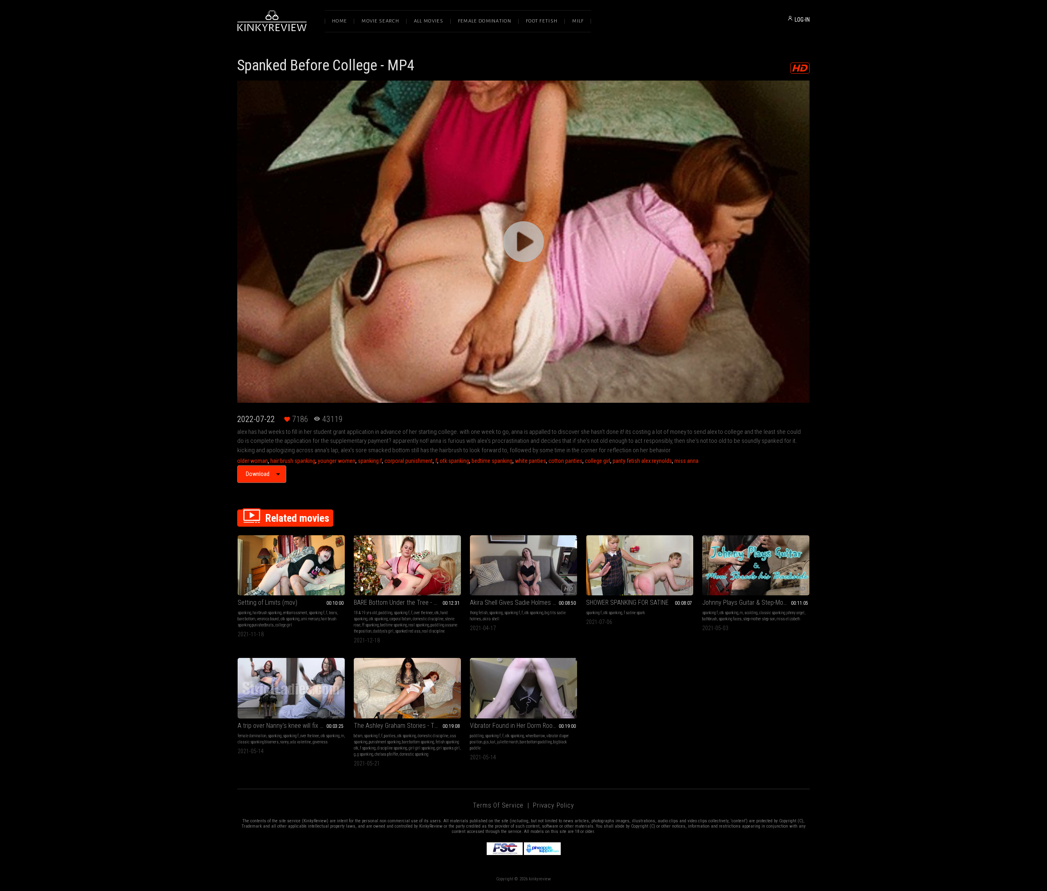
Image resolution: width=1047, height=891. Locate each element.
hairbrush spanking (267, 612)
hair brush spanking (292, 461)
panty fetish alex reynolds (642, 461)
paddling (385, 612)
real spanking (419, 625)
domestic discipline (428, 619)
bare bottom (246, 619)
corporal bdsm (400, 619)
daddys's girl (383, 631)
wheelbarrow (535, 736)
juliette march (507, 742)
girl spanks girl (448, 748)
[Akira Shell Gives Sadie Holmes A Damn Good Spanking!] (523, 565)
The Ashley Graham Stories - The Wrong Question (407, 725)
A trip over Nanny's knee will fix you (283, 725)
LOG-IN (802, 19)
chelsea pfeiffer (386, 754)
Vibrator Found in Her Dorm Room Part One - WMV (523, 725)
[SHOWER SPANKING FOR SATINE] (639, 565)
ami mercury (310, 619)
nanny (284, 742)
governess (320, 742)
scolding (750, 612)
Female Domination (484, 21)
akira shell (491, 619)
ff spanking (370, 625)
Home (339, 21)
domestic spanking (414, 754)
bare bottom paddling (536, 742)
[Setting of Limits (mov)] (291, 565)
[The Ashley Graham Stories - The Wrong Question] (407, 688)
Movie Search (380, 21)
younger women (336, 461)
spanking (244, 612)
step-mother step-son (759, 619)
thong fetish (479, 612)
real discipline (433, 631)
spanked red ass (407, 631)
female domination (252, 736)
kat (492, 742)
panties (389, 736)
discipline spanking (392, 748)
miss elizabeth (788, 619)
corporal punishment (408, 461)
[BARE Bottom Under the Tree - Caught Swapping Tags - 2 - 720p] (407, 565)
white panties (530, 461)
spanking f (370, 461)
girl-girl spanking (422, 748)
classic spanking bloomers (258, 742)
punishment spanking (384, 742)
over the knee (423, 612)
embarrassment (295, 612)
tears (333, 612)
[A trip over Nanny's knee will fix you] (291, 688)
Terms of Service (498, 805)
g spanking (365, 754)
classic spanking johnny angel (781, 612)
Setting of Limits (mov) (267, 602)
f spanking (367, 748)
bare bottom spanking (418, 742)
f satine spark (634, 612)
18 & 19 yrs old (365, 612)
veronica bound (268, 619)
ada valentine (300, 742)
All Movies (428, 21)
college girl (597, 461)
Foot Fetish (541, 21)
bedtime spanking (492, 461)
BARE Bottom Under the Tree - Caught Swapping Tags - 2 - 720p (407, 602)
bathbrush (709, 619)
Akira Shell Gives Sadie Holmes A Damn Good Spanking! (523, 602)
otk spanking (454, 461)
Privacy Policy (553, 805)
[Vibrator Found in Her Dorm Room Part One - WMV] (523, 688)
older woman (252, 461)
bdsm (358, 736)
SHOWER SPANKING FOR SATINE (627, 602)
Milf (578, 21)
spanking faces (730, 619)
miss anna (686, 461)
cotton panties (565, 461)
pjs (486, 742)
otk (436, 612)
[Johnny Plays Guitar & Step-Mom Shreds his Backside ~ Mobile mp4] (755, 565)
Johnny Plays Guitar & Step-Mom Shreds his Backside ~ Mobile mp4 (755, 602)
